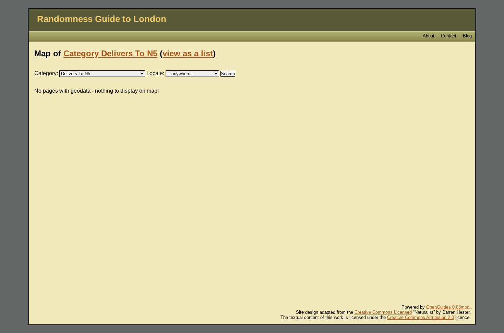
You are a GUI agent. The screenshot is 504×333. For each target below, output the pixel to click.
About (428, 35)
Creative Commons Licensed (383, 312)
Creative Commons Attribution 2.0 (420, 317)
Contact (448, 35)
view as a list (188, 53)
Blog (467, 35)
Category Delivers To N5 (110, 53)
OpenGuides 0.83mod (447, 307)
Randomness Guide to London (101, 19)
